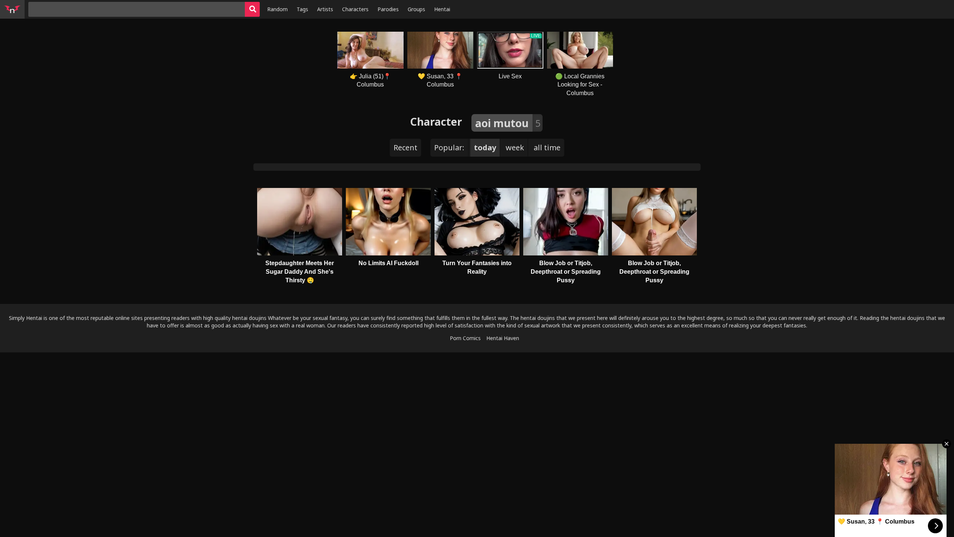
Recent (405, 147)
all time (547, 147)
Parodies (388, 9)
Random (277, 9)
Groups (416, 9)
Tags (302, 9)
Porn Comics (465, 338)
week (515, 147)
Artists (325, 9)
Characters (355, 9)
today (485, 147)
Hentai (442, 9)
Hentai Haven (502, 338)
